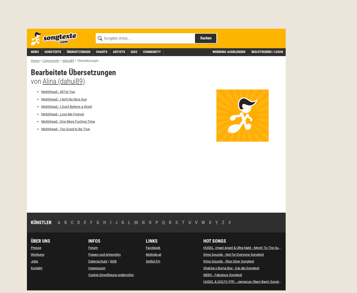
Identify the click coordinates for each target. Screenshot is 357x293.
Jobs (34, 261)
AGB (113, 261)
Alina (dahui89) (64, 81)
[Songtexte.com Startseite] (55, 38)
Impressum (96, 268)
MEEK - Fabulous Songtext (222, 275)
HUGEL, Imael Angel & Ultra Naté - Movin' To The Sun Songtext (248, 248)
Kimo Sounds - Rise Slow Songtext (228, 261)
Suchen (205, 38)
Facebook (153, 248)
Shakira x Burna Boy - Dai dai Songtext (231, 268)
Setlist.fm (153, 261)
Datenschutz (97, 261)
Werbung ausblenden (228, 52)
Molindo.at (153, 254)
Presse (36, 248)
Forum (93, 248)
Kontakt (36, 268)
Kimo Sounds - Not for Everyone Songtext (233, 254)
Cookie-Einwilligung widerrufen (111, 275)
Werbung (37, 254)
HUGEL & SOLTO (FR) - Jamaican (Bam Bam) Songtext (243, 282)
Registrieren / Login (267, 52)
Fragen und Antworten (104, 254)
